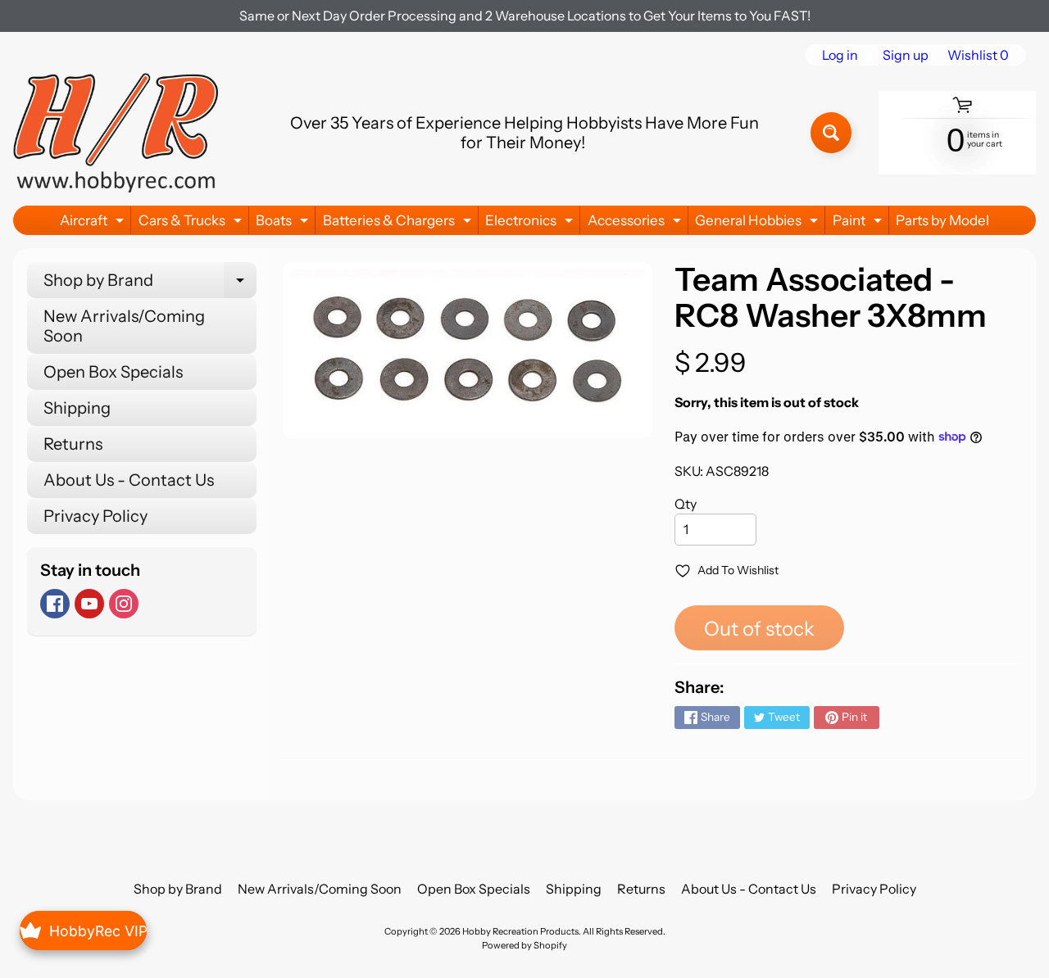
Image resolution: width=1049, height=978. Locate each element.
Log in (840, 54)
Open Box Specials (113, 372)
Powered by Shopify (524, 945)
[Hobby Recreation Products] (115, 132)
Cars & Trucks (192, 223)
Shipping (77, 408)
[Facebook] (55, 603)
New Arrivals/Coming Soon (124, 326)
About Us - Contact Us (128, 480)
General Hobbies (758, 223)
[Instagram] (124, 603)
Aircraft (94, 223)
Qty (685, 504)
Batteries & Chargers (399, 223)
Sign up (906, 54)
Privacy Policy (95, 516)
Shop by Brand (150, 284)
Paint (859, 223)
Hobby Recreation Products (520, 931)
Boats (284, 223)
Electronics (531, 223)
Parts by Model (942, 220)
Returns (72, 444)
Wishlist (978, 54)
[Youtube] (89, 603)
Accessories (636, 223)
